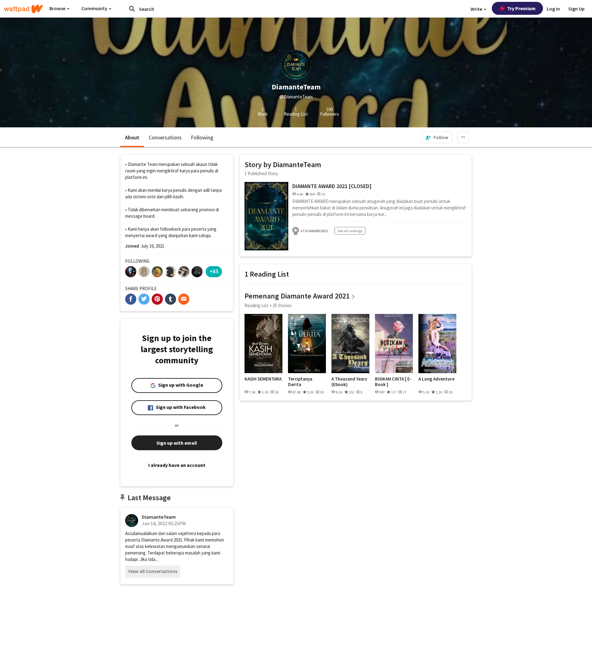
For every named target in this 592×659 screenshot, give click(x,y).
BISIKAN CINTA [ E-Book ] (393, 381)
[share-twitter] (144, 299)
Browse (57, 8)
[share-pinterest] (157, 299)
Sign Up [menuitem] (576, 9)
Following (202, 137)
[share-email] (183, 299)
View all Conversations (152, 571)
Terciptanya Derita (300, 381)
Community (94, 8)
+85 (214, 271)
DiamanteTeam (159, 517)
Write (477, 9)
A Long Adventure (436, 379)
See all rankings (350, 231)
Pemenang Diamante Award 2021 (297, 296)
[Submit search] (132, 9)
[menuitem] (437, 137)
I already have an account (176, 465)
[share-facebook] (130, 299)
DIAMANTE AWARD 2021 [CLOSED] (332, 186)
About (132, 137)
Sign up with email (176, 443)
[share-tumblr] (170, 299)
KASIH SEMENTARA (263, 379)
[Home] (23, 9)
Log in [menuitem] (553, 9)
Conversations (165, 137)
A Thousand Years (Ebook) (349, 381)
